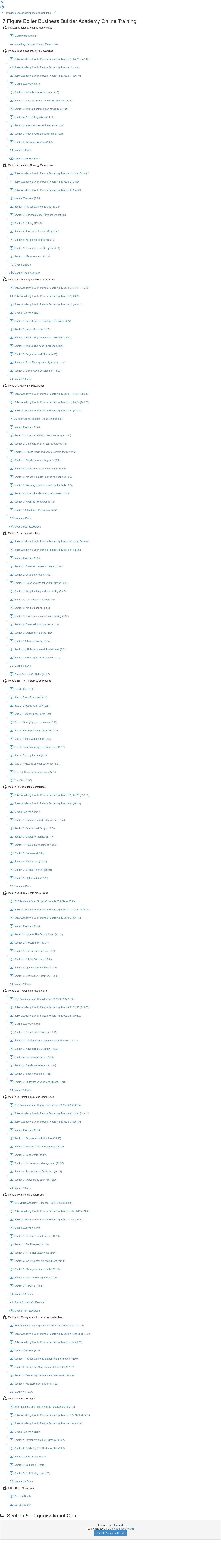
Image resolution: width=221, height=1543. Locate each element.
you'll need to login (124, 1528)
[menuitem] (2, 8)
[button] (2, 3)
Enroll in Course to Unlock (110, 1533)
